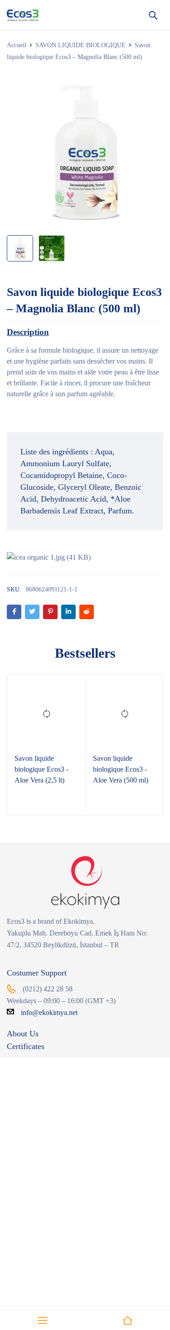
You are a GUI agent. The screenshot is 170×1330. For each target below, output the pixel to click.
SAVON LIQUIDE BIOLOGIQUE (80, 45)
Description (28, 332)
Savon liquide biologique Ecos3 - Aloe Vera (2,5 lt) (41, 769)
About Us (23, 1033)
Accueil (16, 45)
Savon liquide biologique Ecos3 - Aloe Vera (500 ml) (120, 769)
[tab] (28, 332)
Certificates (25, 1046)
